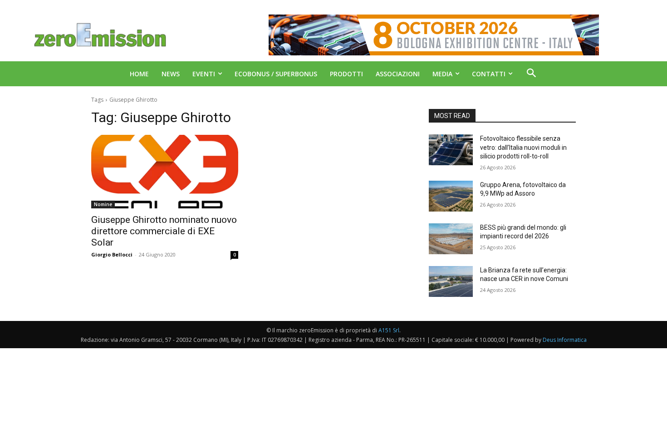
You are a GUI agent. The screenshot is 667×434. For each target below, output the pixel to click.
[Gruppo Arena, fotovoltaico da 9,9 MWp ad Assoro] (451, 196)
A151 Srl (388, 330)
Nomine (103, 204)
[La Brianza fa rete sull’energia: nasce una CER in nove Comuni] (451, 281)
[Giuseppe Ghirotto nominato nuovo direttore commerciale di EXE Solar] (164, 171)
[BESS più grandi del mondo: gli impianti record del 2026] (451, 238)
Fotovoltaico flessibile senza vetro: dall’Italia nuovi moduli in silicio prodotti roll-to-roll (523, 147)
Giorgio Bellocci (111, 254)
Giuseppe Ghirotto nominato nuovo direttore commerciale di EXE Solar (164, 231)
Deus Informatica (565, 340)
